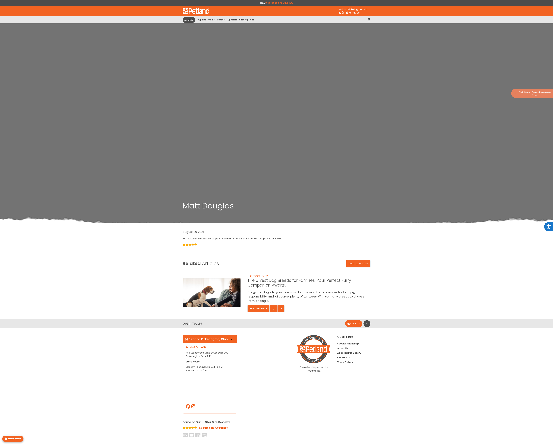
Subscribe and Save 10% (279, 2)
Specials (232, 19)
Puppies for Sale (206, 19)
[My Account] (369, 19)
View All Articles (358, 263)
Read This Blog (258, 308)
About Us (342, 348)
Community (258, 275)
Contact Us (344, 357)
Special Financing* (348, 343)
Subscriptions (246, 19)
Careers (221, 19)
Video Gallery (345, 362)
